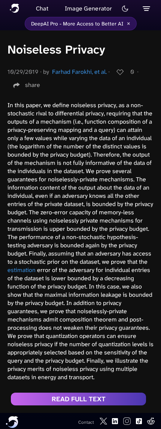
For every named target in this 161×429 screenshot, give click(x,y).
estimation (21, 270)
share (32, 85)
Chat (42, 8)
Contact (86, 422)
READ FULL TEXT (79, 399)
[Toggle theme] (125, 9)
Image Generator (88, 8)
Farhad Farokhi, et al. (79, 72)
